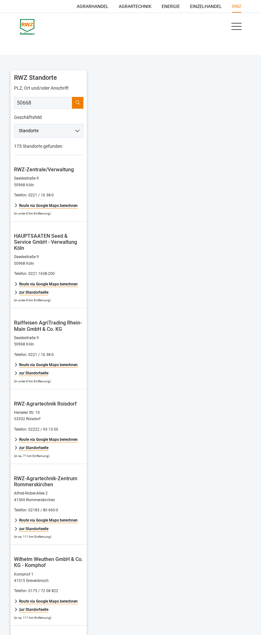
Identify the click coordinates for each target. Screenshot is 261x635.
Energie (171, 6)
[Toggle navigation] (236, 26)
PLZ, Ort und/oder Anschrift (41, 88)
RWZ (236, 6)
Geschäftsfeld (28, 117)
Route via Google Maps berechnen (48, 205)
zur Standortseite (33, 292)
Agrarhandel (93, 6)
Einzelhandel (206, 6)
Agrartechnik (135, 6)
